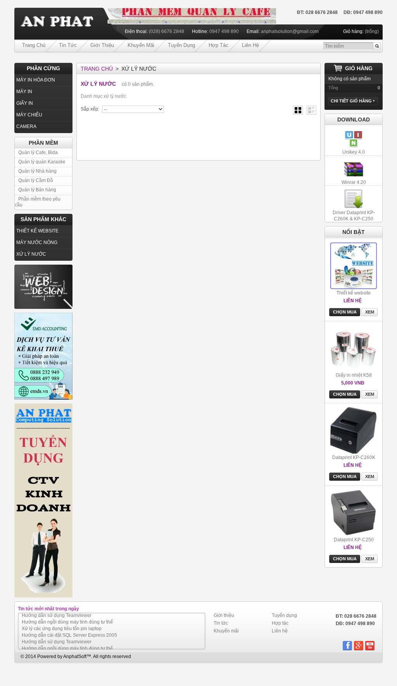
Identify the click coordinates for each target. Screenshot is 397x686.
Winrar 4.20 (354, 182)
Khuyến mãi (141, 45)
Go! (377, 46)
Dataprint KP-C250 (354, 539)
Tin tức (68, 45)
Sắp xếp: (90, 109)
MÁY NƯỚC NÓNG (36, 242)
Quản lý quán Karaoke (42, 162)
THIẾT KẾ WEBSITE (37, 231)
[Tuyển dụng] (43, 501)
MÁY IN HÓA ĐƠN (35, 80)
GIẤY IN (24, 103)
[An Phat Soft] (61, 24)
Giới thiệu (102, 45)
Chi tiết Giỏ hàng (351, 101)
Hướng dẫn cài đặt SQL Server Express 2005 (69, 629)
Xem (369, 312)
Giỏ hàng (359, 68)
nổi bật (353, 232)
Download (353, 119)
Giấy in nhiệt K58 (354, 375)
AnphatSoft (74, 656)
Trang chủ (33, 45)
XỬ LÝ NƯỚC (31, 254)
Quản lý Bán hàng (37, 189)
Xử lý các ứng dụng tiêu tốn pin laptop (62, 623)
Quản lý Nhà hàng (37, 171)
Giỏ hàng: (353, 31)
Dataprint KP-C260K (353, 457)
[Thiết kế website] (43, 287)
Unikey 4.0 (353, 152)
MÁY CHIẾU (29, 115)
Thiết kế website (354, 293)
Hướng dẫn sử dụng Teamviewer (56, 636)
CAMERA (26, 126)
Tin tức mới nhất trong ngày (48, 609)
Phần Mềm (43, 143)
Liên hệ (250, 45)
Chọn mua (345, 312)
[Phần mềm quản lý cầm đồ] (191, 11)
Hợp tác (218, 45)
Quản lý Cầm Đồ (35, 180)
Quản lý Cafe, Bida (38, 152)
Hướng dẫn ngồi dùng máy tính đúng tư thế (67, 616)
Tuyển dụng (181, 45)
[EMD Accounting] (43, 356)
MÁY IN (24, 91)
